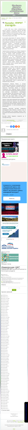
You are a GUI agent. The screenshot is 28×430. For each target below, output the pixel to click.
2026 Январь (6, 397)
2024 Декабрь (6, 378)
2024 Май (5, 367)
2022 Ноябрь (6, 339)
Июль (10, 18)
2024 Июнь (5, 369)
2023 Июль (5, 351)
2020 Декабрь (6, 303)
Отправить (8, 134)
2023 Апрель (6, 347)
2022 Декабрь (6, 340)
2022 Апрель (6, 328)
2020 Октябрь (6, 300)
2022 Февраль (6, 325)
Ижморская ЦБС (6, 269)
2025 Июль (5, 387)
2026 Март (5, 400)
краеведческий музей (17, 269)
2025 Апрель (6, 383)
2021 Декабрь (6, 322)
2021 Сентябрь (6, 317)
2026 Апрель (6, 402)
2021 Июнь (5, 312)
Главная (3, 18)
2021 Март (5, 307)
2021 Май (5, 311)
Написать (11, 198)
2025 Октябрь (6, 392)
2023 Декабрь (6, 359)
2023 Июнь (5, 350)
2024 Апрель (6, 365)
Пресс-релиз (5, 277)
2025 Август (5, 389)
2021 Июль (5, 314)
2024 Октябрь (6, 375)
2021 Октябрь (6, 318)
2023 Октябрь (6, 356)
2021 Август (5, 315)
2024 (7, 18)
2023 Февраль (6, 344)
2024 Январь (6, 361)
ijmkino (14, 121)
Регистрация (20, 421)
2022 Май (5, 329)
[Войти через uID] (11, 126)
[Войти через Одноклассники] (19, 126)
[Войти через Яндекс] (16, 126)
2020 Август (5, 296)
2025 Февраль (6, 380)
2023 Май (5, 348)
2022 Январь (6, 323)
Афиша (4, 274)
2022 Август (5, 334)
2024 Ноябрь (6, 376)
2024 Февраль (6, 362)
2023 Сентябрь (6, 355)
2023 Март (5, 345)
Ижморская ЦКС (10, 267)
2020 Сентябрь (6, 298)
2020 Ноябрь (6, 301)
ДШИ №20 (24, 269)
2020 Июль (5, 295)
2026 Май (5, 403)
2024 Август (5, 372)
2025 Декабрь (6, 395)
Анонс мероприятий (10, 120)
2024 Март (5, 364)
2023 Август (5, 353)
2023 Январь (6, 342)
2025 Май (5, 384)
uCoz (14, 428)
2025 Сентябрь (6, 391)
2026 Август (5, 408)
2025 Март (5, 381)
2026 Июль (5, 406)
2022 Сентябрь (6, 336)
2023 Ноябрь (6, 358)
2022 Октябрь (6, 337)
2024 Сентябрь (6, 373)
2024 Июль (5, 370)
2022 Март (5, 326)
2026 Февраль (6, 398)
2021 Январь (6, 304)
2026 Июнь (5, 405)
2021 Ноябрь (6, 320)
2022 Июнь (5, 331)
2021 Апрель (6, 309)
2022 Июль (5, 333)
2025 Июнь (5, 386)
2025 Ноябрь (6, 394)
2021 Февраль (6, 306)
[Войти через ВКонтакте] (14, 126)
